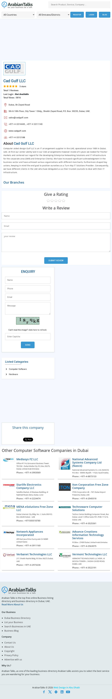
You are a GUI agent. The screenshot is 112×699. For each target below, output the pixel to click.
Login (91, 15)
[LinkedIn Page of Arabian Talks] (62, 692)
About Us (9, 646)
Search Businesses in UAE (17, 626)
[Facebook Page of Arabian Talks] (44, 692)
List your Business (13, 622)
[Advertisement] (56, 41)
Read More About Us (12, 604)
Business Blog (11, 630)
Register (77, 15)
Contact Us (10, 642)
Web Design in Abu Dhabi (67, 687)
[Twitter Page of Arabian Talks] (50, 692)
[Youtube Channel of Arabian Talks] (68, 692)
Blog (104, 15)
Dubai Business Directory (17, 617)
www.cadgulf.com (17, 131)
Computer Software (18, 369)
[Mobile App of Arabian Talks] (56, 692)
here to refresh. (40, 330)
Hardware (13, 374)
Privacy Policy (11, 655)
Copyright (9, 651)
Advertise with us (13, 659)
